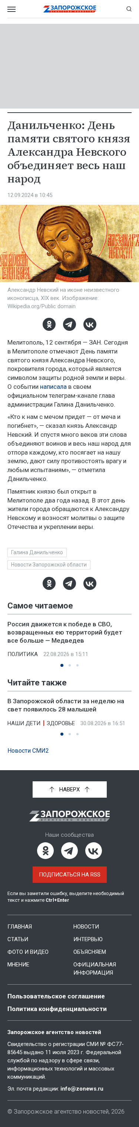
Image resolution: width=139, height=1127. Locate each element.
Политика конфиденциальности (57, 1009)
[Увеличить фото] (69, 243)
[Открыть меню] (11, 8)
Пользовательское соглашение (56, 996)
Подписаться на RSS (69, 874)
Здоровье (61, 723)
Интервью (88, 939)
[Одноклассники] (49, 324)
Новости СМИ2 (28, 750)
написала (53, 386)
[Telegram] (69, 324)
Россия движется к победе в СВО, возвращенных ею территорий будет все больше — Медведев (64, 632)
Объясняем (89, 952)
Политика (22, 654)
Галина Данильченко (37, 552)
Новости (86, 926)
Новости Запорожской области (49, 565)
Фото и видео (28, 952)
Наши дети (23, 723)
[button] (61, 665)
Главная (19, 926)
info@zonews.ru (81, 1088)
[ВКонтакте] (89, 324)
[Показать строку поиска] (129, 8)
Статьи (17, 939)
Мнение (18, 964)
